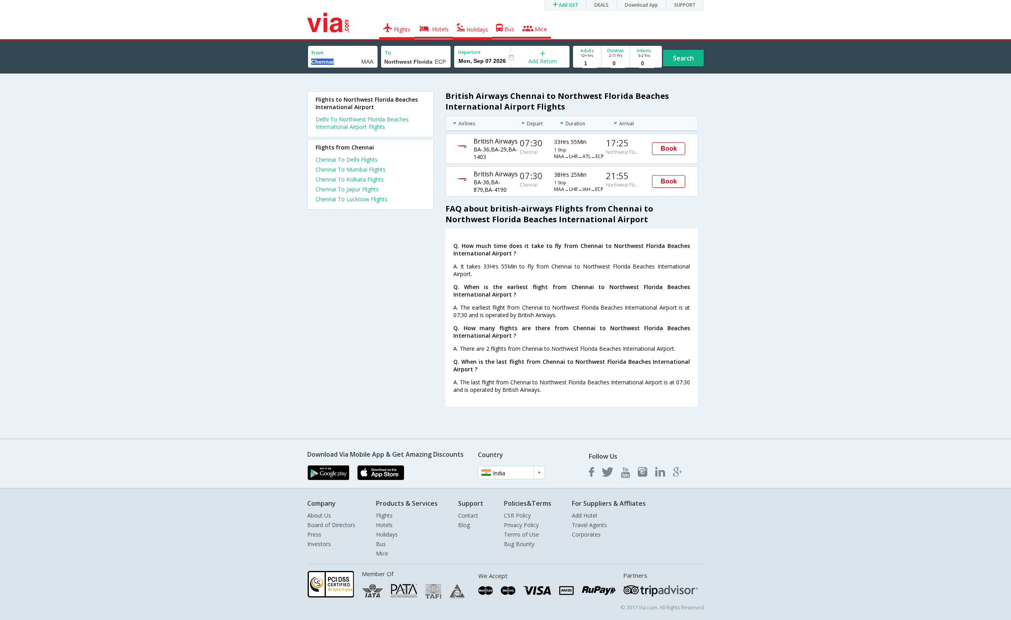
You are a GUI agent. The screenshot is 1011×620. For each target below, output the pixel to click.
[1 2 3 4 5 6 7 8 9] (587, 63)
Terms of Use (521, 534)
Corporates (586, 534)
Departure (469, 52)
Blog (464, 525)
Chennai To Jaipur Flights (347, 189)
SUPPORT (684, 5)
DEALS (601, 5)
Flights (384, 515)
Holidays (387, 534)
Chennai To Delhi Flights (347, 159)
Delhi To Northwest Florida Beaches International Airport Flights (362, 122)
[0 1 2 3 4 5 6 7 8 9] (615, 63)
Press (314, 534)
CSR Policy (517, 515)
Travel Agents (589, 525)
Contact (468, 515)
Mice (382, 553)
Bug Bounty (519, 544)
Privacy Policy (521, 525)
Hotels (384, 525)
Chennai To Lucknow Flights (351, 199)
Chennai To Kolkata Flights (350, 179)
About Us (319, 515)
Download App (641, 5)
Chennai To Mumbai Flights (350, 169)
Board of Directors (331, 525)
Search (683, 58)
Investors (319, 544)
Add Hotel (584, 515)
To (388, 52)
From (317, 52)
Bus (381, 544)
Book (669, 148)
